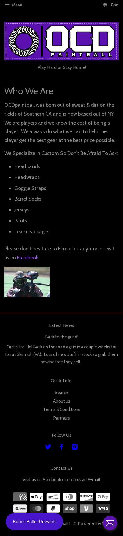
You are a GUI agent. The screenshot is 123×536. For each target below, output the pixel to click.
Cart (114, 4)
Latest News (61, 325)
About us (61, 401)
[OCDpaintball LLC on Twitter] (48, 447)
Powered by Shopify (97, 523)
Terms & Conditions (61, 409)
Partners (61, 418)
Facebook (27, 258)
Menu (16, 4)
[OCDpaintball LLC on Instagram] (75, 447)
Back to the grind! (61, 336)
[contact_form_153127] (110, 523)
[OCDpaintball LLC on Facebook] (61, 447)
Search (61, 392)
